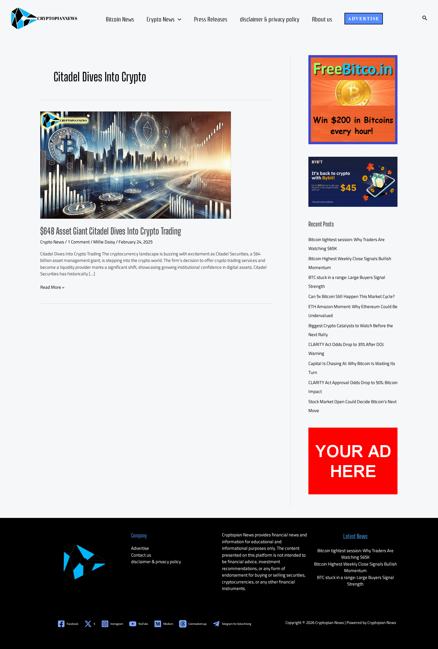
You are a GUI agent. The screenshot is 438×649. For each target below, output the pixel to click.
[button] (363, 18)
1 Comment (79, 241)
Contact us (141, 555)
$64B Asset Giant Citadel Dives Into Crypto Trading (110, 231)
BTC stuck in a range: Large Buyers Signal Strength (355, 581)
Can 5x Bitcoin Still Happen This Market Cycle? (351, 296)
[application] (178, 19)
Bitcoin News (120, 18)
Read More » (52, 287)
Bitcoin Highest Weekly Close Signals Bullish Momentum (355, 567)
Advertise (140, 548)
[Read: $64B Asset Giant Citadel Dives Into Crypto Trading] (135, 164)
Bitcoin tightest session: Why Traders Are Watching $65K (355, 554)
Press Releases (210, 18)
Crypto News (161, 18)
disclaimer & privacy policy (269, 18)
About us (322, 18)
